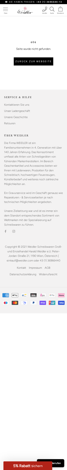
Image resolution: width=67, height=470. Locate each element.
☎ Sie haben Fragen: (33, 2)
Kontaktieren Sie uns (16, 104)
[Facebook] (5, 231)
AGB (47, 267)
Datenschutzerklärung (23, 274)
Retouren (9, 123)
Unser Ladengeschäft (17, 111)
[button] (27, 465)
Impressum (35, 267)
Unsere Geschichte (16, 117)
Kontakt (21, 267)
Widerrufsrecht (48, 274)
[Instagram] (13, 231)
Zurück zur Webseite (33, 61)
